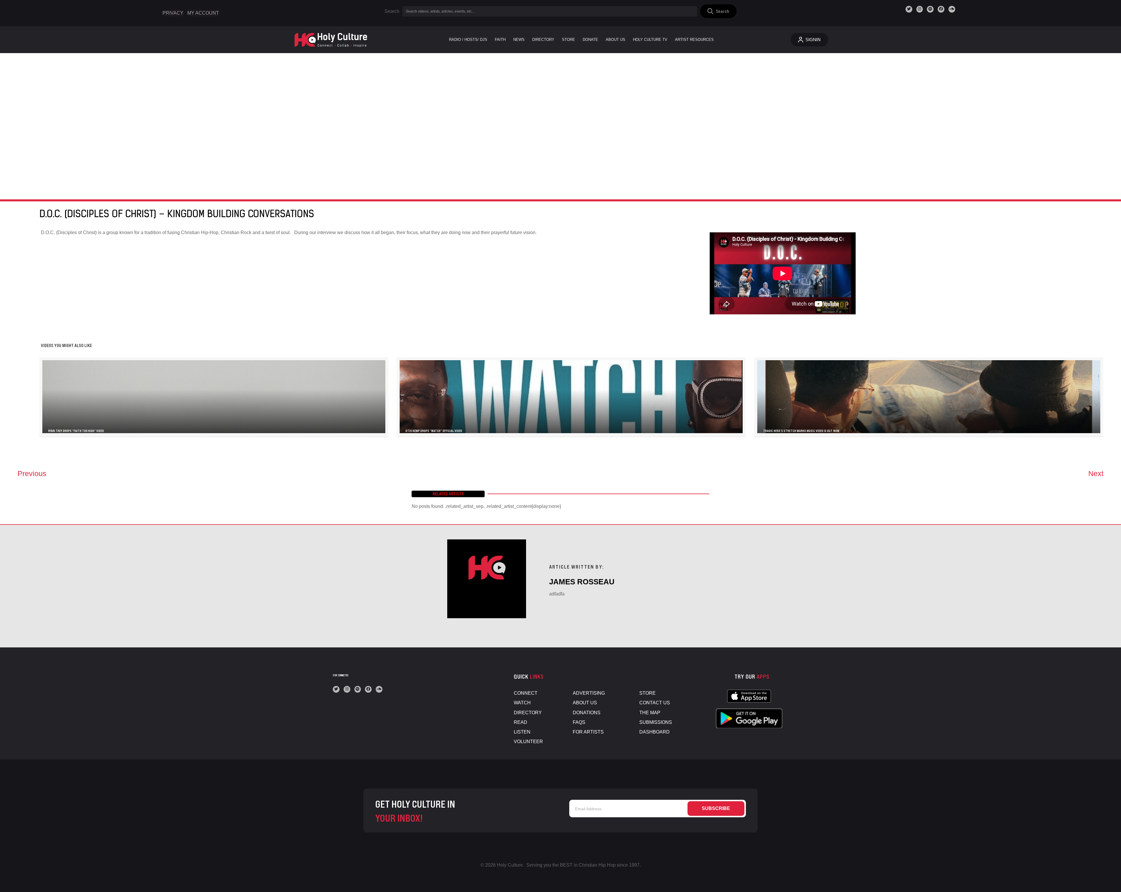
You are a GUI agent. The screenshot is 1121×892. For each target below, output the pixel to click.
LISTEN (522, 731)
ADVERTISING (589, 693)
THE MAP (649, 712)
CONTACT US (654, 702)
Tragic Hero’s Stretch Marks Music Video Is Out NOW (801, 431)
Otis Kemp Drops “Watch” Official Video (433, 431)
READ (520, 722)
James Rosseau (582, 581)
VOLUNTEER (528, 741)
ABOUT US (585, 702)
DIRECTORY (528, 712)
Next (1095, 473)
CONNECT (525, 693)
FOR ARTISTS (588, 731)
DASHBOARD (654, 731)
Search (391, 11)
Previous (32, 473)
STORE (647, 693)
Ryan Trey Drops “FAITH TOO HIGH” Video (76, 431)
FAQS (579, 722)
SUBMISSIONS (655, 722)
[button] (718, 11)
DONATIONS (586, 712)
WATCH (522, 702)
